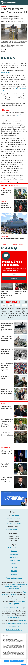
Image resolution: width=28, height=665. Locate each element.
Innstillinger (23, 664)
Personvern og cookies (14, 560)
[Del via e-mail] (11, 57)
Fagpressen (22, 620)
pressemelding (5, 72)
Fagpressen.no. (7, 655)
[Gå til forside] (11, 2)
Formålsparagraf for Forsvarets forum (16, 623)
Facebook (14, 564)
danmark (21, 244)
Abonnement (14, 554)
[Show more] (25, 110)
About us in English (14, 627)
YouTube (14, 574)
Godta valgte (13, 660)
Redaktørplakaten (14, 588)
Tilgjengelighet (14, 557)
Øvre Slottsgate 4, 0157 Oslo (14, 530)
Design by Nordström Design (14, 630)
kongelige (14, 244)
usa (9, 244)
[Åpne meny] (26, 2)
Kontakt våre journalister (14, 518)
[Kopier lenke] (14, 58)
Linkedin (14, 571)
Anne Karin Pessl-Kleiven (14, 523)
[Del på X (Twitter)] (5, 57)
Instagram (14, 567)
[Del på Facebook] (2, 57)
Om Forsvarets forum (14, 548)
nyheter (4, 244)
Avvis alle (6, 660)
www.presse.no (14, 617)
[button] (2, 302)
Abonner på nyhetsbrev (14, 578)
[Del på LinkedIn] (8, 57)
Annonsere (14, 551)
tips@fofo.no (21, 114)
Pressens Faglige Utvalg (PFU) (12, 607)
